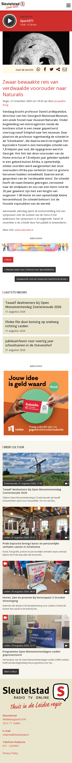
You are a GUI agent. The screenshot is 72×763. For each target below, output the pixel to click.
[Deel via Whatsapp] (38, 69)
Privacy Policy (10, 753)
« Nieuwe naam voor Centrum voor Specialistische (29, 269)
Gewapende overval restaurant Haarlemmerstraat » (42, 279)
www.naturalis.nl (24, 229)
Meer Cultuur (10, 671)
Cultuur (8, 259)
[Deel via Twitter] (52, 69)
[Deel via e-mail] (65, 69)
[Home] (13, 4)
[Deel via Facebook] (45, 69)
